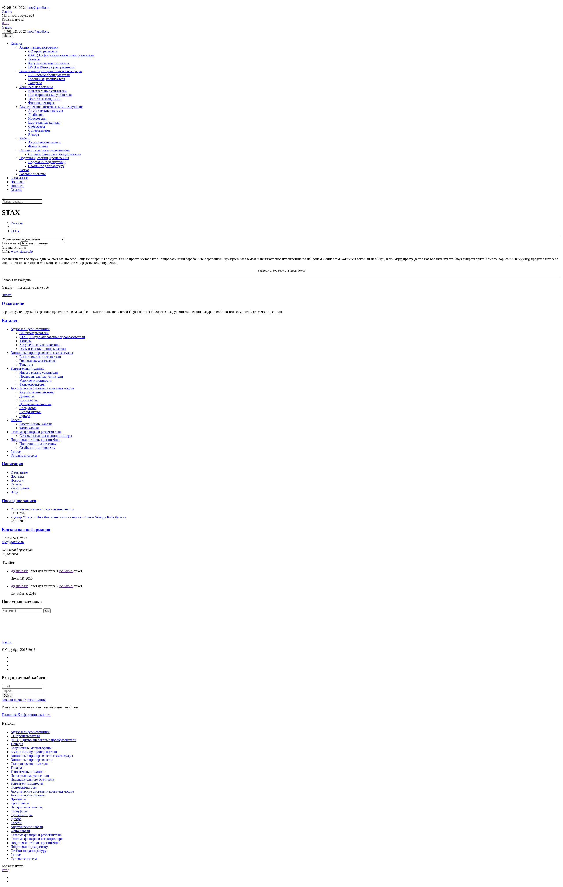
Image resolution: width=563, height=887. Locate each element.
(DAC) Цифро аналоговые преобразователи (61, 55)
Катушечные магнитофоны (48, 63)
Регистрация (20, 488)
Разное (24, 170)
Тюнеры (34, 59)
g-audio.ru (66, 571)
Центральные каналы (44, 122)
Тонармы (35, 83)
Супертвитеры (39, 130)
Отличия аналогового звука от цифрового (42, 509)
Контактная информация (26, 529)
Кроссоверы (37, 118)
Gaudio (7, 11)
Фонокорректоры (41, 103)
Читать (7, 295)
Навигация (12, 464)
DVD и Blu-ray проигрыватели (51, 67)
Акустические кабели (44, 142)
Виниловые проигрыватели (49, 75)
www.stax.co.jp (22, 251)
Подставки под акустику (46, 162)
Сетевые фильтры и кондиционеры (54, 154)
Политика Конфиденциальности (26, 715)
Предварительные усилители (50, 95)
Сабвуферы (36, 126)
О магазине (19, 178)
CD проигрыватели (42, 51)
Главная (16, 223)
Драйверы (35, 114)
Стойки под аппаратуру (46, 166)
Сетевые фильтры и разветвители (44, 150)
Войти (7, 695)
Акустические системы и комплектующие (51, 107)
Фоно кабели (38, 146)
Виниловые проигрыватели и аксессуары (50, 71)
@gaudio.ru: (19, 571)
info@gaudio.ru (38, 7)
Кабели (24, 138)
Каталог (17, 43)
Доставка (17, 182)
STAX (15, 231)
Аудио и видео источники (38, 47)
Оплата (16, 190)
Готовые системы (32, 174)
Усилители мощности (44, 99)
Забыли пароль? (14, 700)
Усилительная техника (36, 87)
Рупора (33, 134)
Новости (17, 186)
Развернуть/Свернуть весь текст (281, 270)
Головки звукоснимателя (46, 79)
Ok (47, 610)
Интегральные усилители (47, 91)
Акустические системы (45, 110)
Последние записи (19, 500)
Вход (5, 23)
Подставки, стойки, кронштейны (44, 158)
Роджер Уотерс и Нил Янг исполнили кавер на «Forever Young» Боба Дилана (68, 517)
